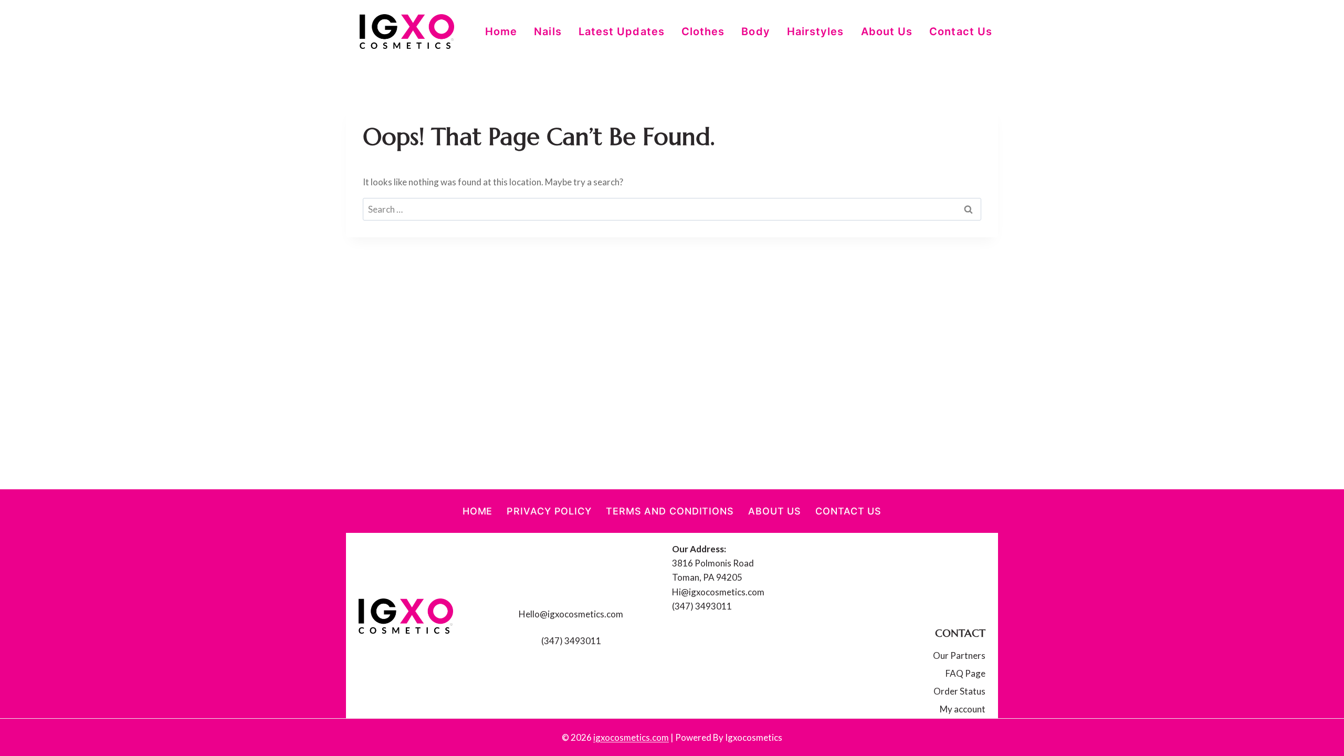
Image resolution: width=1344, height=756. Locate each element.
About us (887, 31)
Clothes (703, 31)
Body (755, 31)
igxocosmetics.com (631, 737)
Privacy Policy (549, 511)
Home (501, 31)
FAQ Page (965, 673)
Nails (547, 31)
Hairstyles (815, 31)
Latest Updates (622, 31)
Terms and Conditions (670, 511)
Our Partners (959, 655)
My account (962, 709)
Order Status (959, 691)
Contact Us (960, 31)
